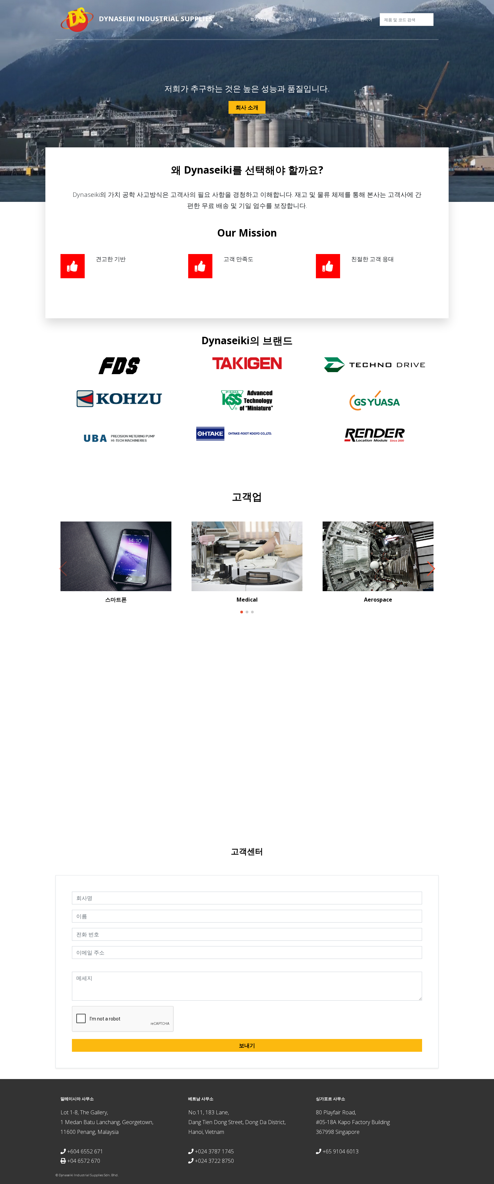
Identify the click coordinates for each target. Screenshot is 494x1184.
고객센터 (341, 19)
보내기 (247, 1045)
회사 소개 (258, 19)
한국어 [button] (366, 19)
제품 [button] (312, 19)
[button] (241, 612)
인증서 (287, 19)
